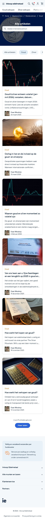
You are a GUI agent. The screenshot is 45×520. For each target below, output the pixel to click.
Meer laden (22, 425)
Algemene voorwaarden (12, 516)
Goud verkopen (8, 10)
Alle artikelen (9, 52)
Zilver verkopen (24, 10)
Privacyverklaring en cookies (31, 516)
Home (7, 16)
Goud (41, 16)
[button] (39, 53)
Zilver (34, 52)
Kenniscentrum (31, 16)
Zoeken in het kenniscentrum (17, 29)
